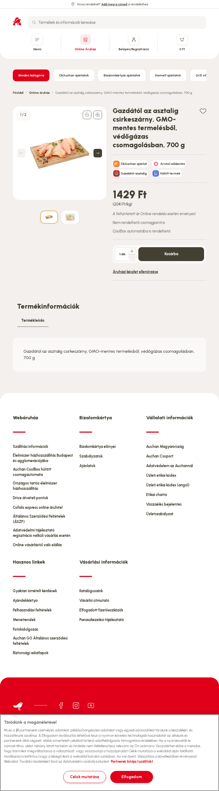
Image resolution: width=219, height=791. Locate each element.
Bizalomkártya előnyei (97, 446)
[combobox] (117, 22)
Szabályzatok (91, 456)
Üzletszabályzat (159, 514)
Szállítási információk (30, 446)
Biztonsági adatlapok (30, 653)
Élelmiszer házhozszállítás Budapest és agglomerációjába (43, 458)
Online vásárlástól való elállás (37, 545)
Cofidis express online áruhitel (37, 507)
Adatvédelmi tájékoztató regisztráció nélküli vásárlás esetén (42, 533)
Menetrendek (24, 620)
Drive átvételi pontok (30, 498)
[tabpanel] (109, 355)
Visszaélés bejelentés (164, 504)
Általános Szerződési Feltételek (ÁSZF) (39, 519)
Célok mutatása (84, 776)
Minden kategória (31, 75)
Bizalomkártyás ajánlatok (122, 75)
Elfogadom (132, 776)
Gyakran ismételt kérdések (35, 591)
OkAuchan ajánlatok (74, 75)
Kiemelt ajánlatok (168, 75)
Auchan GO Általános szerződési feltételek (40, 641)
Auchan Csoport (159, 456)
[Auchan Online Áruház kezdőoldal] (17, 21)
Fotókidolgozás (25, 629)
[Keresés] (34, 22)
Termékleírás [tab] (32, 320)
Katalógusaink (91, 591)
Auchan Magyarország (165, 446)
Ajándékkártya (25, 600)
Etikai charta (156, 495)
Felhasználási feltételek (32, 610)
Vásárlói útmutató (94, 600)
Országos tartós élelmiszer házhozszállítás (35, 486)
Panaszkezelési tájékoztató (101, 620)
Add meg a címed (114, 4)
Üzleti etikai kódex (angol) (167, 485)
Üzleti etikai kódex (161, 475)
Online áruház (39, 93)
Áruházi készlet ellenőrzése (135, 272)
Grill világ (203, 75)
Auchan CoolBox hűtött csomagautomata (32, 472)
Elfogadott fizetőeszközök (101, 610)
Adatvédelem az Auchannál (169, 466)
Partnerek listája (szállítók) (132, 761)
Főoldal (18, 93)
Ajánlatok (87, 466)
